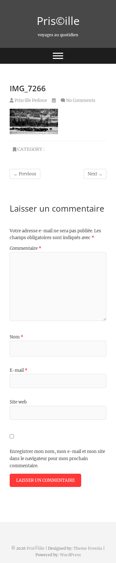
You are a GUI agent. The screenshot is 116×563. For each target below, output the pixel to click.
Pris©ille (58, 20)
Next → (95, 174)
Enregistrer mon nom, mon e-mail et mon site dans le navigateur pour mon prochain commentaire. (57, 459)
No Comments (80, 100)
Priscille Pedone (30, 100)
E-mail (18, 370)
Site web (18, 402)
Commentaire (25, 248)
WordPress (70, 554)
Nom (16, 337)
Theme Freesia (87, 548)
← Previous (25, 174)
